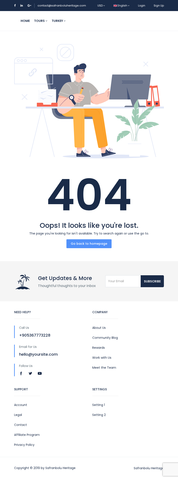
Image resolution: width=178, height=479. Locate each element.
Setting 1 (98, 405)
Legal (18, 415)
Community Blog (105, 338)
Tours (39, 21)
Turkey (58, 21)
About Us (99, 328)
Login (141, 5)
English (122, 5)
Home (25, 21)
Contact (20, 425)
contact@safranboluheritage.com (62, 5)
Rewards (98, 347)
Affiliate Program (27, 435)
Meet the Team (104, 367)
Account (20, 405)
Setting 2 (99, 415)
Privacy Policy (24, 445)
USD (100, 5)
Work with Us (101, 357)
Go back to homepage (89, 243)
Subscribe (152, 281)
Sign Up (159, 5)
